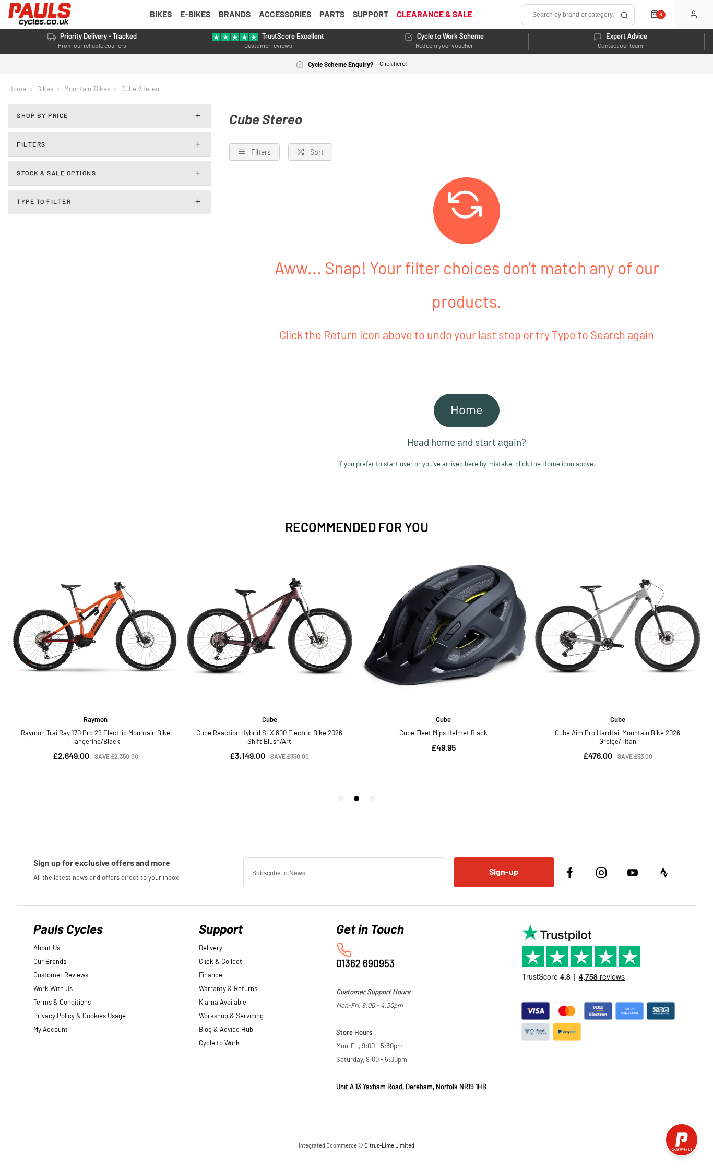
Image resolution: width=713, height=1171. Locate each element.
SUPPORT (370, 14)
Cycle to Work (219, 1043)
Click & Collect (220, 962)
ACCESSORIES (285, 14)
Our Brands (49, 962)
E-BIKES (195, 14)
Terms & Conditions (62, 1002)
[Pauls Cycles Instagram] (601, 872)
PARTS (331, 14)
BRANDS (235, 14)
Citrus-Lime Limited (389, 1146)
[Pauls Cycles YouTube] (632, 872)
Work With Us (53, 989)
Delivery (210, 948)
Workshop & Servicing (231, 1016)
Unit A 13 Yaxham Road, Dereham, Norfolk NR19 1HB (411, 1087)
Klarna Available (222, 1002)
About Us (46, 948)
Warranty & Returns (228, 989)
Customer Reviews (60, 975)
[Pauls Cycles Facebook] (569, 872)
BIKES (161, 14)
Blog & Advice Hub (226, 1030)
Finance (210, 975)
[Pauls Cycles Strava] (663, 872)
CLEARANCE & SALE (434, 14)
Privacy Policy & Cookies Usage (79, 1016)
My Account (50, 1030)
